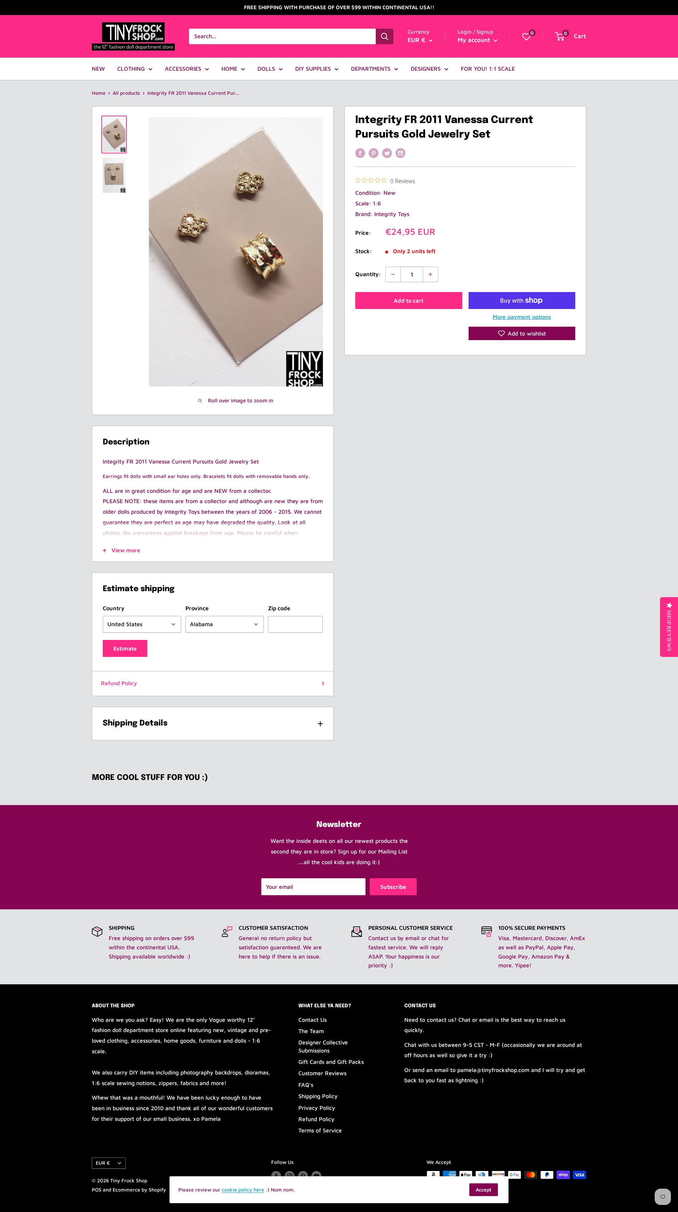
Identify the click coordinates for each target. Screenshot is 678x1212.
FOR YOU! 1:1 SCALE (488, 68)
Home (99, 93)
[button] (522, 333)
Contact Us (312, 1019)
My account (475, 39)
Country (113, 608)
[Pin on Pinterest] (374, 152)
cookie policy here (243, 1190)
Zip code (279, 608)
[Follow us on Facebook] (276, 1176)
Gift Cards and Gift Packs (331, 1062)
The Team (311, 1031)
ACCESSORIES (183, 68)
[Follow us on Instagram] (290, 1176)
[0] (526, 36)
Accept (484, 1190)
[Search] (384, 36)
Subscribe (393, 887)
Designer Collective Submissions (323, 1046)
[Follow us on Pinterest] (303, 1176)
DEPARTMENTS (371, 68)
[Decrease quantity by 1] (393, 274)
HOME (229, 68)
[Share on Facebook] (360, 152)
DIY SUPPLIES (313, 68)
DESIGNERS (426, 68)
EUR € (103, 1163)
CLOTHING (131, 68)
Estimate (125, 648)
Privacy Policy (316, 1108)
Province (197, 608)
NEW (98, 68)
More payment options (522, 317)
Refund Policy (119, 683)
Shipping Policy (318, 1096)
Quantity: (368, 274)
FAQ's (305, 1085)
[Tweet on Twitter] (387, 152)
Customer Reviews (322, 1073)
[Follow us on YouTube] (316, 1176)
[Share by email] (400, 152)
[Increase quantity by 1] (430, 274)
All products (126, 93)
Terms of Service (320, 1130)
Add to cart (408, 300)
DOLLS (266, 68)
